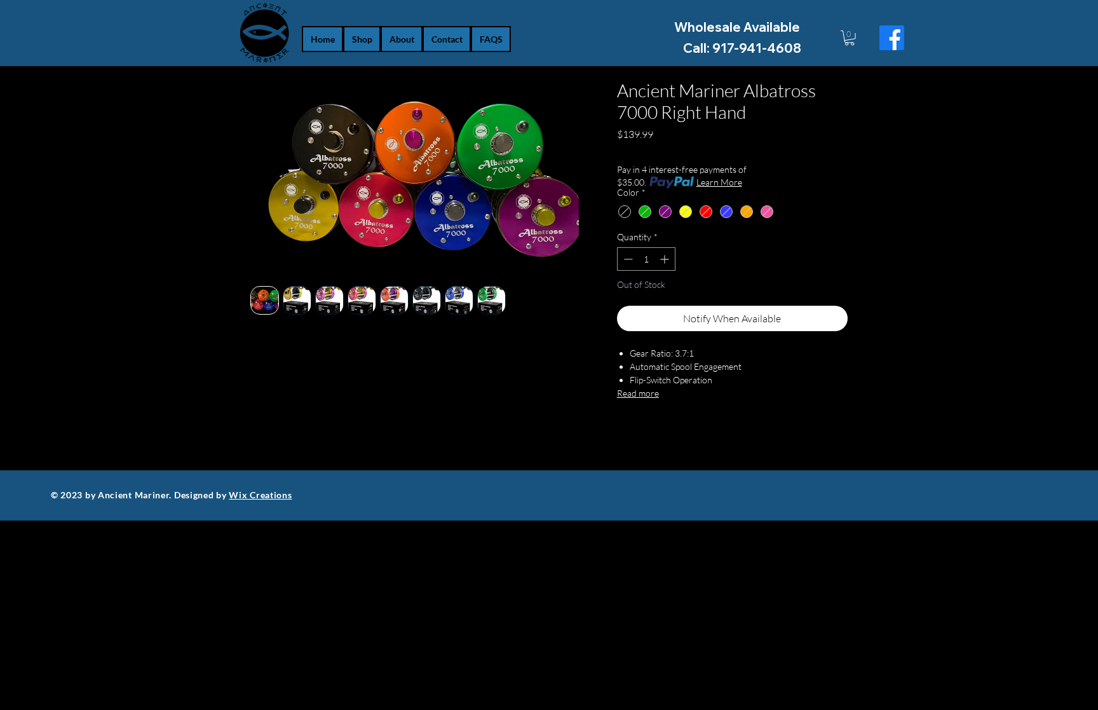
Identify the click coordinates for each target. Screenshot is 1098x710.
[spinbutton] (646, 259)
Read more (638, 393)
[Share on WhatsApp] (673, 428)
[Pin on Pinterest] (649, 428)
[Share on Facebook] (625, 428)
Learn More (719, 182)
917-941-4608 (756, 48)
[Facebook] (891, 37)
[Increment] (666, 259)
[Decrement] (627, 259)
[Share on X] (697, 428)
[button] (849, 38)
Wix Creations (260, 494)
